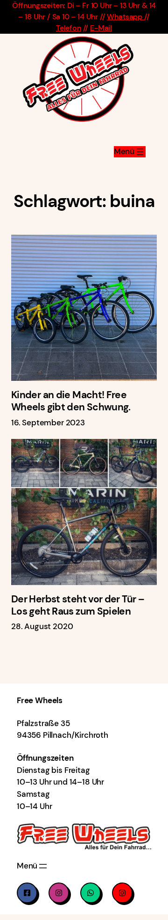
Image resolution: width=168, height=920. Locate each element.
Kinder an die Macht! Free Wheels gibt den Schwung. (71, 401)
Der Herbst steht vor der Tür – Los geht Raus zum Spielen (77, 605)
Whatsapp (125, 17)
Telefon (68, 28)
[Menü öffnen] (130, 151)
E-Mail (101, 28)
